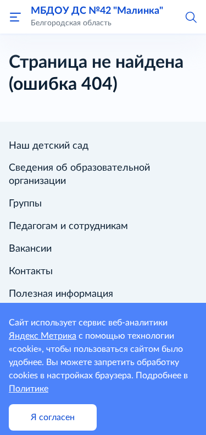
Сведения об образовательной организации (79, 174)
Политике (28, 388)
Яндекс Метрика (42, 335)
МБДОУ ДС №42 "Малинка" (97, 10)
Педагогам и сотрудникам (68, 226)
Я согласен (53, 417)
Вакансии (30, 249)
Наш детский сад (48, 146)
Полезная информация (61, 294)
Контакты (31, 271)
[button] (190, 16)
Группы (25, 204)
